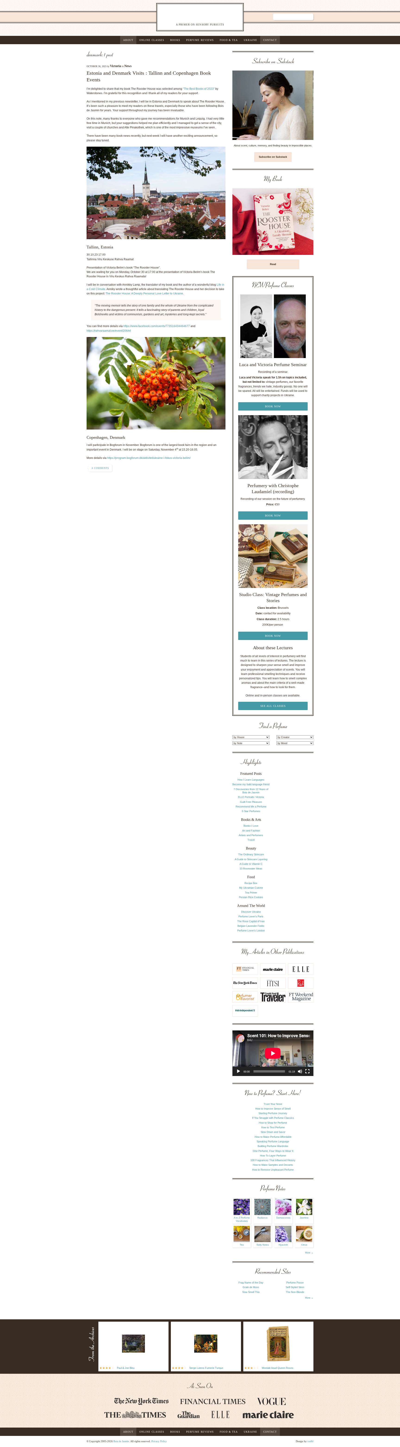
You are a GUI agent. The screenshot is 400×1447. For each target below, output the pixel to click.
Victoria (115, 66)
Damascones (283, 1217)
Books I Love (251, 825)
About (128, 40)
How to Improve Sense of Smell (273, 1108)
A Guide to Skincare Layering (251, 859)
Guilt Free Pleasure (251, 802)
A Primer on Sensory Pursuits (190, 17)
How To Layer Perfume (273, 1155)
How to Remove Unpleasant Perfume (273, 1169)
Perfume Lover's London (251, 930)
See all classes (273, 706)
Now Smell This (251, 1292)
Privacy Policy (159, 1441)
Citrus (304, 1244)
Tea (242, 1244)
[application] (272, 1053)
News (127, 66)
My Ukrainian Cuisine (251, 887)
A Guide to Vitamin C (251, 864)
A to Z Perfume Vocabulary (242, 1219)
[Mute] (300, 1071)
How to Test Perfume (273, 1127)
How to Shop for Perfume (273, 1122)
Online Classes (151, 40)
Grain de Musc (251, 1287)
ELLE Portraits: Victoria (251, 797)
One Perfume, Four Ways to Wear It (273, 1151)
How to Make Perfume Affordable (273, 1136)
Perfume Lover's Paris (250, 916)
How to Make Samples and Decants (273, 1164)
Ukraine (250, 40)
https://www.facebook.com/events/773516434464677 (156, 326)
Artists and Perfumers (251, 835)
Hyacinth (283, 1244)
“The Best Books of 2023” (199, 88)
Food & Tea (229, 40)
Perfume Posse (295, 1282)
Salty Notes (262, 1244)
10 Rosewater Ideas (251, 868)
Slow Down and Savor (273, 1132)
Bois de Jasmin (121, 1441)
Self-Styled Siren (295, 1287)
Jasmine (304, 1217)
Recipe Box (250, 883)
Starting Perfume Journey (273, 1113)
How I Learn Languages (251, 779)
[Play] (238, 1071)
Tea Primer (251, 892)
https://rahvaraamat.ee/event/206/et (109, 330)
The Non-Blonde (295, 1292)
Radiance (262, 1217)
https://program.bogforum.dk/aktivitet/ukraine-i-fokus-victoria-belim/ (149, 458)
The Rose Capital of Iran (251, 921)
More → (309, 1252)
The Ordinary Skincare (251, 854)
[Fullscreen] (307, 1071)
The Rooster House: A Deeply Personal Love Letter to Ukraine (144, 293)
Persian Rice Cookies (251, 897)
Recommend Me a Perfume (251, 806)
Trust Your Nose (273, 1104)
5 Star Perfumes (251, 811)
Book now (273, 406)
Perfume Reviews (200, 40)
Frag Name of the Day (250, 1282)
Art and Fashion (251, 830)
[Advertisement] (294, 828)
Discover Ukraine (251, 911)
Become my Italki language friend (250, 784)
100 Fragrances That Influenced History (272, 1160)
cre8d (310, 1441)
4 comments (100, 468)
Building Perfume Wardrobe (273, 1146)
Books (175, 40)
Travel (251, 839)
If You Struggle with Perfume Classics (273, 1117)
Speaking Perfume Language (273, 1141)
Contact (270, 40)
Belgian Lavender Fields (251, 925)
